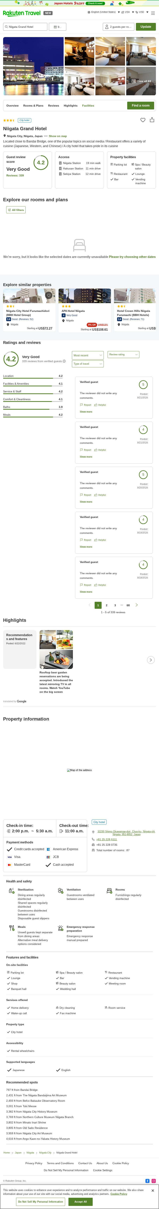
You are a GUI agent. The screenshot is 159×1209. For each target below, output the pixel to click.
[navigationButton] (89, 605)
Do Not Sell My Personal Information (40, 1201)
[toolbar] (75, 27)
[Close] (153, 1190)
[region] (79, 1196)
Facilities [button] (88, 105)
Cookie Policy (119, 1194)
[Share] (152, 120)
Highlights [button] (71, 105)
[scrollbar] (79, 310)
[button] (21, 13)
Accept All (80, 1201)
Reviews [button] (53, 105)
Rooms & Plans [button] (33, 105)
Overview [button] (12, 105)
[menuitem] (104, 12)
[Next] (150, 660)
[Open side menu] (153, 13)
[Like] (143, 120)
